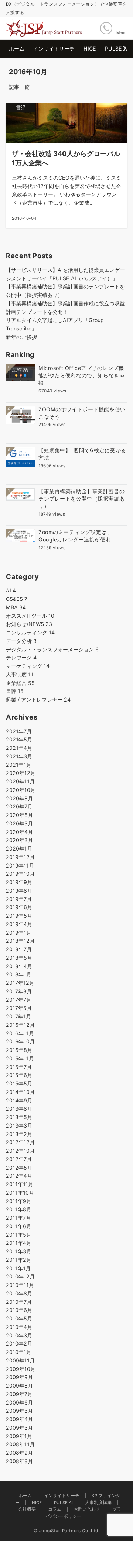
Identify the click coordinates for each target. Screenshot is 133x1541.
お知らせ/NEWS (29, 624)
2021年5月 (19, 739)
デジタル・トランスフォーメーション (52, 649)
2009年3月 (19, 1427)
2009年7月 (19, 1394)
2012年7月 (19, 1159)
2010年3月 (19, 1335)
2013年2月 (19, 1134)
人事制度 (19, 674)
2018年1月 (18, 974)
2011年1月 (18, 1268)
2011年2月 (18, 1260)
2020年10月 (20, 790)
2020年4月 (19, 832)
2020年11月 (20, 781)
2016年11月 (20, 1033)
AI (11, 590)
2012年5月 (19, 1167)
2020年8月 (19, 798)
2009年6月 (19, 1402)
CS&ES (16, 599)
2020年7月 (19, 806)
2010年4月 (19, 1327)
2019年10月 (20, 873)
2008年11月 (20, 1444)
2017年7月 (18, 1000)
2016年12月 (20, 1025)
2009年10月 (20, 1369)
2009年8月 (19, 1385)
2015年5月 (19, 1083)
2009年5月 (19, 1410)
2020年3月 (19, 840)
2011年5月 (18, 1235)
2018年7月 (19, 949)
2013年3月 (19, 1125)
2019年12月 (20, 857)
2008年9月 (19, 1453)
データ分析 (21, 641)
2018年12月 (20, 941)
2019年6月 (19, 907)
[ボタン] (106, 28)
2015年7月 (19, 1067)
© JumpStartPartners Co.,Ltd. (67, 1530)
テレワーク (21, 657)
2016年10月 (20, 1041)
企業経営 (20, 683)
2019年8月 (19, 890)
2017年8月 (19, 991)
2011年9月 (18, 1201)
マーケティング (28, 666)
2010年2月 (19, 1343)
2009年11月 (20, 1360)
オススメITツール (30, 616)
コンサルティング (30, 632)
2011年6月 (18, 1226)
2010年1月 (18, 1352)
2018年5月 (19, 958)
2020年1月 (19, 848)
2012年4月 (19, 1176)
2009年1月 (19, 1436)
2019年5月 (19, 916)
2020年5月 (19, 823)
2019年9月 (19, 882)
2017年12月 (20, 983)
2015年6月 (19, 1075)
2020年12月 (20, 773)
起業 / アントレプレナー (38, 699)
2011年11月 (19, 1184)
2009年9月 (19, 1377)
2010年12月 (20, 1276)
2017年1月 (18, 1016)
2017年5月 (19, 1008)
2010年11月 (20, 1285)
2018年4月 (19, 966)
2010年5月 (19, 1318)
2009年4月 (19, 1419)
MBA (16, 607)
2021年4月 (19, 748)
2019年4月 (19, 924)
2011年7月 (18, 1218)
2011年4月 (18, 1243)
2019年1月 (18, 932)
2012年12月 (20, 1142)
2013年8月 (19, 1108)
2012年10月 (20, 1150)
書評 (15, 691)
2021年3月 (19, 756)
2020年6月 (19, 815)
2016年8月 (19, 1050)
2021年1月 (18, 765)
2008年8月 (19, 1461)
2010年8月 (19, 1293)
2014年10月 (20, 1092)
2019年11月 (20, 865)
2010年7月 (19, 1302)
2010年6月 (19, 1310)
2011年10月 (20, 1192)
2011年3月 (18, 1251)
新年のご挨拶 (21, 337)
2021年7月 (19, 731)
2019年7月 (19, 899)
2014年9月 (19, 1100)
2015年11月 (20, 1058)
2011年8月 (18, 1209)
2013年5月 (19, 1117)
